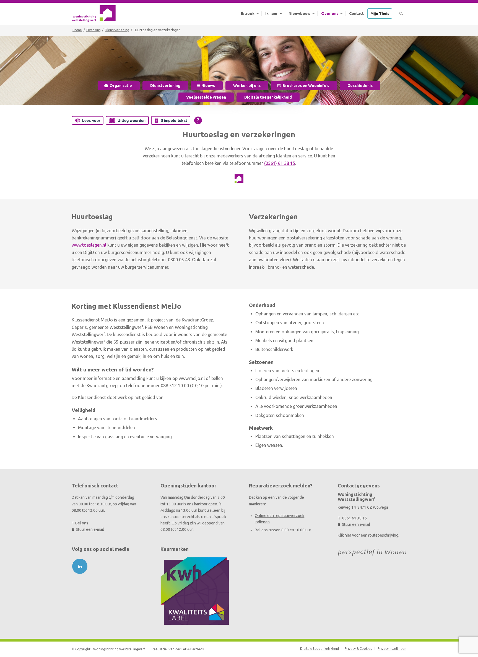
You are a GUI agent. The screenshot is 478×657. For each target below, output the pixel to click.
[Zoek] (401, 13)
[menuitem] (249, 13)
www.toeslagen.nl (89, 244)
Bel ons (81, 523)
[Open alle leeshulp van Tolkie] (198, 120)
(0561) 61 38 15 (279, 163)
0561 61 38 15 (354, 518)
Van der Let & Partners (186, 649)
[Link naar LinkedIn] (79, 566)
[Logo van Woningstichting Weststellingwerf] (94, 13)
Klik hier (344, 535)
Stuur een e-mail (90, 529)
